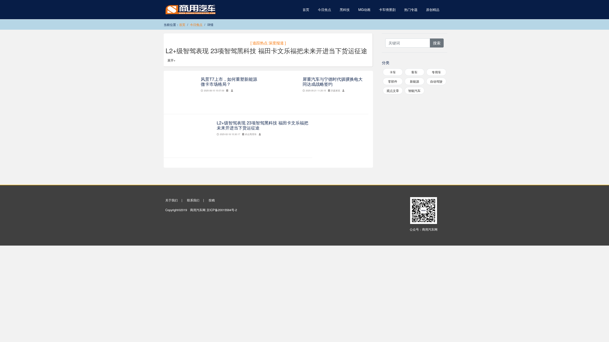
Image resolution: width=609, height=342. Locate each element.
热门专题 (410, 9)
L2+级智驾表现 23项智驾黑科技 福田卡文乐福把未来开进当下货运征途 (262, 125)
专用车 (436, 72)
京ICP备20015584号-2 (221, 210)
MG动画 (364, 9)
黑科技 (345, 9)
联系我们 (193, 200)
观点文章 (393, 90)
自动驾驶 (436, 81)
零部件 (392, 81)
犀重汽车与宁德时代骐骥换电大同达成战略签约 (333, 81)
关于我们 (171, 200)
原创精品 (432, 9)
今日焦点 (324, 9)
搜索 (437, 43)
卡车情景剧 (387, 9)
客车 (414, 72)
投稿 (212, 200)
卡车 (393, 72)
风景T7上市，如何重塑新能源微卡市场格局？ (229, 81)
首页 (306, 9)
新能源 (414, 81)
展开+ (171, 60)
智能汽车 (414, 90)
